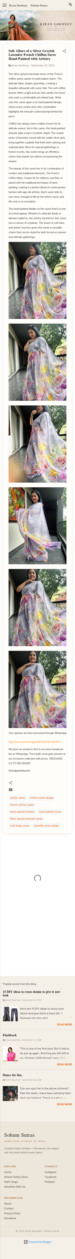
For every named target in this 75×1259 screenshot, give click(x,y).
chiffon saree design (41, 797)
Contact (9, 1208)
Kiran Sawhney (18, 5)
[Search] (70, 5)
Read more (64, 1024)
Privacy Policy (12, 1213)
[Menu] (4, 5)
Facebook (51, 1177)
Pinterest (50, 1181)
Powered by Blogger (39, 1241)
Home (7, 1172)
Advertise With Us (14, 1186)
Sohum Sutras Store (16, 1177)
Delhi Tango (11, 1181)
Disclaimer (10, 1218)
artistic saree (17, 797)
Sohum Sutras (39, 5)
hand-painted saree (50, 811)
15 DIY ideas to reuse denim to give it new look (31, 993)
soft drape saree (19, 825)
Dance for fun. (12, 1075)
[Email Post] (11, 790)
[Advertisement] (37, 946)
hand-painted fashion (22, 811)
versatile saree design (46, 825)
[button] (64, 51)
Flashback (10, 1035)
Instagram (51, 1172)
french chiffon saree (22, 804)
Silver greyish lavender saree (26, 818)
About (7, 1203)
